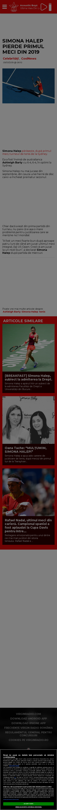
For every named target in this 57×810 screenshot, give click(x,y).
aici (15, 777)
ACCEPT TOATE (28, 803)
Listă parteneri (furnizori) (11, 799)
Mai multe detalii (14, 765)
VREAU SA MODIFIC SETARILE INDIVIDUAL (28, 807)
